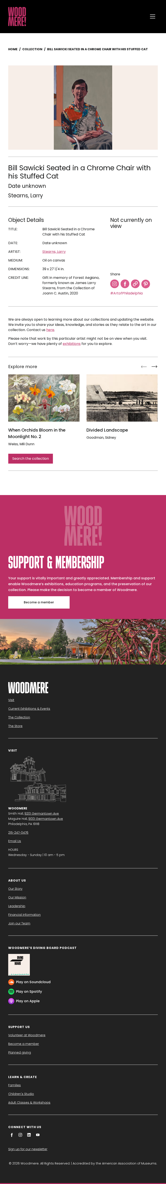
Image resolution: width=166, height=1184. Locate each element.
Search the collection (30, 458)
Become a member (39, 602)
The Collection (19, 717)
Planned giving (19, 1052)
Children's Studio (21, 1094)
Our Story (15, 888)
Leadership (16, 906)
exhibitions (72, 343)
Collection (32, 49)
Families (14, 1085)
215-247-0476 (18, 832)
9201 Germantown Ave (41, 813)
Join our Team (19, 923)
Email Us (14, 841)
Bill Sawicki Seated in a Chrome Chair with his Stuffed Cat (97, 49)
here (50, 329)
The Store (15, 726)
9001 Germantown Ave (45, 819)
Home (13, 49)
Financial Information (24, 914)
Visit (11, 700)
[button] (152, 16)
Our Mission (17, 897)
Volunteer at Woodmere (26, 1035)
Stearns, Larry (25, 195)
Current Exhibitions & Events (29, 708)
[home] (77, 16)
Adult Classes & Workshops (29, 1102)
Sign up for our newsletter (27, 1149)
